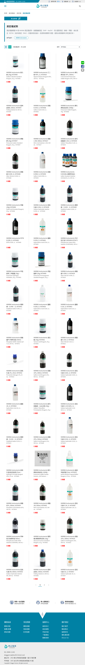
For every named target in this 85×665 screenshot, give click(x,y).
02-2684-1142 (20, 1)
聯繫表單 (45, 638)
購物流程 (7, 626)
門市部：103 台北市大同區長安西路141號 (19, 661)
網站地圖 (7, 632)
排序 (58, 47)
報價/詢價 (7, 629)
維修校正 (45, 626)
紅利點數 (26, 632)
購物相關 (26, 626)
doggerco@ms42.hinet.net (14, 655)
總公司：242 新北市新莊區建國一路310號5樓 (20, 658)
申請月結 (45, 632)
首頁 (5, 13)
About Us (65, 638)
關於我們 (65, 626)
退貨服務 (45, 629)
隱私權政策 (65, 635)
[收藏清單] (82, 70)
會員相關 (26, 629)
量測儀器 (12, 13)
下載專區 (45, 635)
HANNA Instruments (21, 38)
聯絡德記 (65, 629)
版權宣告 (65, 632)
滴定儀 (19, 13)
